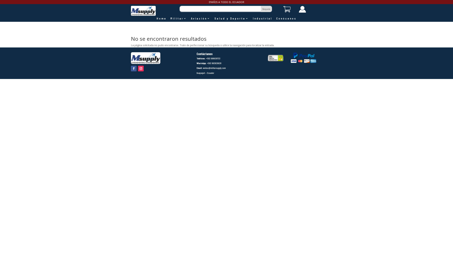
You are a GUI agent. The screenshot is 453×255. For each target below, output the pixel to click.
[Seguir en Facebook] (134, 68)
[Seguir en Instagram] (141, 68)
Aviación (199, 18)
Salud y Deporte (229, 18)
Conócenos (286, 18)
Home (162, 18)
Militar (177, 18)
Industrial (262, 18)
